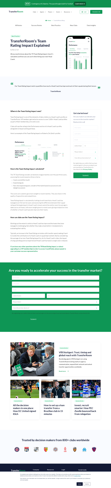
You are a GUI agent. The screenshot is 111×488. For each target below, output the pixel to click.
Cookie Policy (77, 476)
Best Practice (56, 25)
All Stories (18, 25)
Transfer (16, 11)
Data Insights (91, 25)
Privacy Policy (87, 169)
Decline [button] (87, 484)
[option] (55, 449)
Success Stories (36, 25)
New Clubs (73, 25)
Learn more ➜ (80, 4)
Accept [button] (79, 484)
